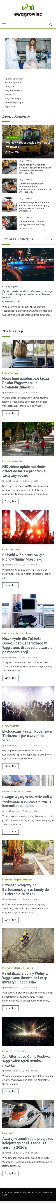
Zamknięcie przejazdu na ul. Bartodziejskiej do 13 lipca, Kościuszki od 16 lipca (34, 205)
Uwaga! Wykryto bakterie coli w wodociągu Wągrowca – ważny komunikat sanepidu (27, 801)
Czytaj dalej (10, 413)
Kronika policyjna (9, 286)
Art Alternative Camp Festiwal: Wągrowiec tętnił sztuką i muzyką (26, 1061)
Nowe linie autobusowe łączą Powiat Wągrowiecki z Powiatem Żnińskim (25, 382)
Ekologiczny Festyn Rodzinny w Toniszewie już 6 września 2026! (27, 735)
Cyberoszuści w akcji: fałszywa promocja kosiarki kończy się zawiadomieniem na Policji (27, 294)
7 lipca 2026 (26, 229)
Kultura (5, 549)
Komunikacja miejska (11, 880)
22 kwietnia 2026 (12, 302)
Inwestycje (7, 633)
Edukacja (6, 461)
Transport (14, 373)
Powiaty (5, 373)
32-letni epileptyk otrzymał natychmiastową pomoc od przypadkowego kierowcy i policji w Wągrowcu (14, 94)
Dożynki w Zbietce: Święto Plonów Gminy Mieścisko (23, 557)
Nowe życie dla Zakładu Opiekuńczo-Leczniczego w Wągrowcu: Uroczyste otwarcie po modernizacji (27, 645)
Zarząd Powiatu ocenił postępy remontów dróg (32, 223)
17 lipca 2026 (27, 173)
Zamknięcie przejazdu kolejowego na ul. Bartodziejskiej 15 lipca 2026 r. (35, 188)
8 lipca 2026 (26, 211)
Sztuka (13, 1051)
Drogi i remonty (14, 138)
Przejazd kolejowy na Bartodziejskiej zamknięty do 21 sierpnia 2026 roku (25, 889)
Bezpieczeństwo (9, 791)
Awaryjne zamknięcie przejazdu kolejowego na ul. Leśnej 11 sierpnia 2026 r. (27, 1143)
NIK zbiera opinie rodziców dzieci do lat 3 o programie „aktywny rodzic (24, 471)
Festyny (5, 726)
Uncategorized (8, 1133)
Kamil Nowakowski (13, 393)
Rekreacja (17, 968)
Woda (20, 791)
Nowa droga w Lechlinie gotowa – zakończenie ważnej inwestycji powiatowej (35, 167)
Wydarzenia (17, 461)
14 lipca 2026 (27, 192)
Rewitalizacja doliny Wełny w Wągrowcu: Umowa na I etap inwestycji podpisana (25, 977)
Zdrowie (27, 633)
